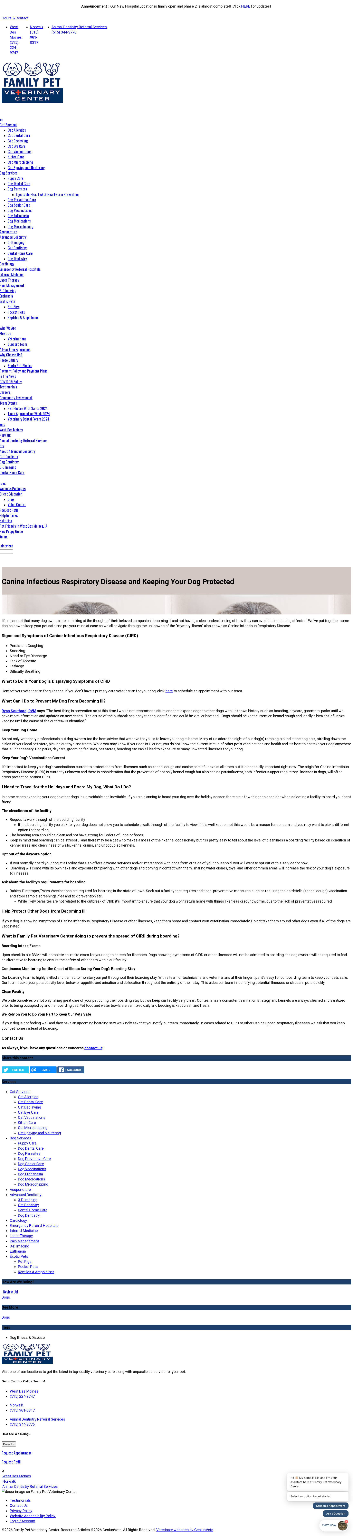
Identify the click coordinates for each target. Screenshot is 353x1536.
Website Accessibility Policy (33, 1516)
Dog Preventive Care (22, 199)
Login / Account (22, 1521)
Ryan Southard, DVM (19, 711)
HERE (245, 6)
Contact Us (19, 1505)
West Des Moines (16, 32)
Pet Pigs (13, 306)
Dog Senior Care (19, 205)
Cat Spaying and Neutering (26, 167)
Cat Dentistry (17, 247)
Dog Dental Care (19, 183)
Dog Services (20, 1138)
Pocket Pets (16, 312)
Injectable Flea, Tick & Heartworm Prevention (47, 194)
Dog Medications (19, 221)
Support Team (17, 344)
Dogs (6, 1297)
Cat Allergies (17, 130)
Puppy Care (15, 178)
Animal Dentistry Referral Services (79, 27)
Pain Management (24, 1241)
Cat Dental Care (19, 135)
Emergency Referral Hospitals (34, 1225)
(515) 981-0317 (34, 37)
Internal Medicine (24, 1230)
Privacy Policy (21, 1511)
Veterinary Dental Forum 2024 (28, 419)
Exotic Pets (19, 1256)
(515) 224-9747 (14, 47)
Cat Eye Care (17, 146)
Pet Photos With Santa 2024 (28, 408)
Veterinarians (17, 338)
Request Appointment (16, 1452)
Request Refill (11, 1461)
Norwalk (36, 27)
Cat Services (20, 1092)
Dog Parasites (17, 188)
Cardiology (18, 1220)
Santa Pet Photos (20, 365)
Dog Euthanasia (18, 215)
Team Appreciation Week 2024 (29, 413)
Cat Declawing (18, 140)
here (169, 691)
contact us (93, 1048)
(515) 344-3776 (63, 32)
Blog (11, 499)
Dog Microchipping (20, 226)
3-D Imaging (16, 242)
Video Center (17, 504)
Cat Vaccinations (19, 151)
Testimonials (20, 1500)
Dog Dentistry (17, 258)
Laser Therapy (21, 1236)
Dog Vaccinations (19, 210)
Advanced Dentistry (25, 1195)
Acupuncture (20, 1189)
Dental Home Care (20, 253)
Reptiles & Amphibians (23, 317)
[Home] (32, 101)
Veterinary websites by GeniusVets (184, 1530)
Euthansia (18, 1251)
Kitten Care (16, 156)
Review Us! (10, 1291)
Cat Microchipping (20, 162)
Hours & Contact (15, 18)
